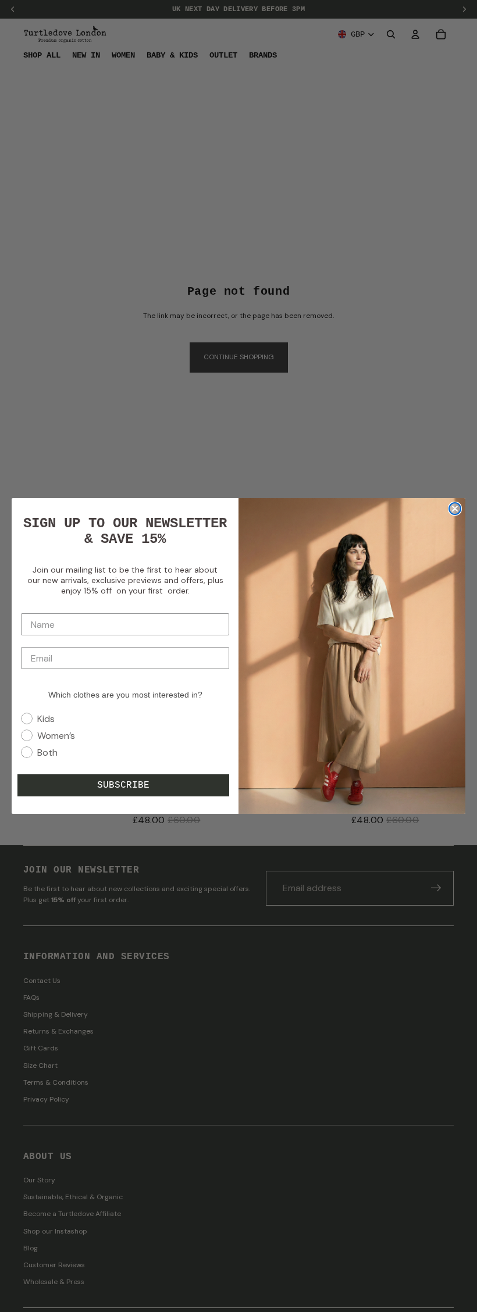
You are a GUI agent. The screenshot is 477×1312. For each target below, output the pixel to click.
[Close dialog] (455, 508)
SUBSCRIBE (123, 785)
